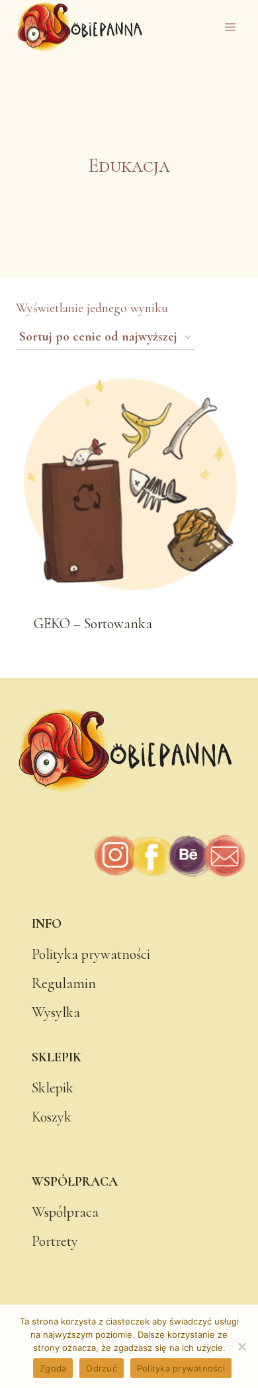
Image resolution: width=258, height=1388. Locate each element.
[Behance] (188, 856)
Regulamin (64, 983)
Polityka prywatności (91, 954)
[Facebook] (152, 856)
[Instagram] (116, 856)
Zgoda (53, 1368)
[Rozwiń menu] (230, 27)
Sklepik (52, 1087)
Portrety (55, 1241)
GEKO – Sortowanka (93, 623)
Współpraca (65, 1212)
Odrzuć (101, 1368)
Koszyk (51, 1116)
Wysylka (56, 1012)
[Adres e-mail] (224, 856)
